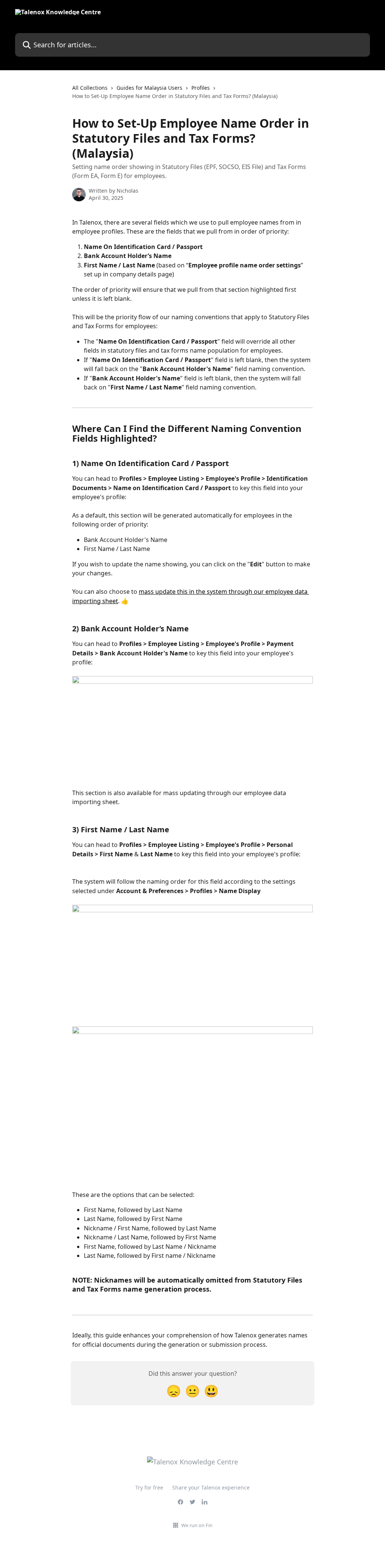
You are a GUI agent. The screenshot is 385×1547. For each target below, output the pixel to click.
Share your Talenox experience (211, 1487)
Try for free (149, 1487)
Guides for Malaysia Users (149, 87)
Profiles (200, 87)
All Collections (90, 87)
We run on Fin (196, 1525)
